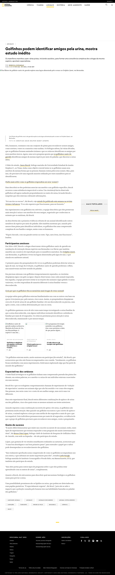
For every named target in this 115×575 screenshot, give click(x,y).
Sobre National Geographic (50, 567)
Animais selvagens (46, 500)
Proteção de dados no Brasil (87, 567)
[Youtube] (97, 541)
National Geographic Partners (43, 543)
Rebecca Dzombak (16, 65)
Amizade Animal (14, 500)
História (12, 546)
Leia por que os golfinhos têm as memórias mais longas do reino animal (34, 291)
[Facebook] (81, 541)
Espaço (11, 559)
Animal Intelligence (67, 500)
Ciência (65, 504)
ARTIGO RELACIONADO (15, 339)
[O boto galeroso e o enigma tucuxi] (35, 330)
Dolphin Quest (69, 252)
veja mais (94, 210)
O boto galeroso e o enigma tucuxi (34, 345)
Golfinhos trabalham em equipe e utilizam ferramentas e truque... (14, 345)
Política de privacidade (35, 567)
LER (10, 350)
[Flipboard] (93, 541)
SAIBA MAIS (51, 339)
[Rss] (101, 541)
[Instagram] (89, 541)
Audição (11, 504)
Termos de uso (22, 567)
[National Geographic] (3, 5)
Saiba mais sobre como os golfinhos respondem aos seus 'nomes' (32, 182)
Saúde (11, 562)
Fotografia (12, 556)
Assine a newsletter (10, 1)
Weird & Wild (38, 504)
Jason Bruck (25, 165)
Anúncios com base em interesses (68, 567)
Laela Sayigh (64, 456)
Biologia (52, 504)
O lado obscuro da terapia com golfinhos (55, 343)
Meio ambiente (14, 543)
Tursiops (23, 504)
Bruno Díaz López (21, 433)
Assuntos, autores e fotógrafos (43, 540)
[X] (85, 541)
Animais (10, 44)
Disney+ (110, 1)
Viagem (12, 552)
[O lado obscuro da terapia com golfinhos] (55, 330)
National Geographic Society (43, 546)
